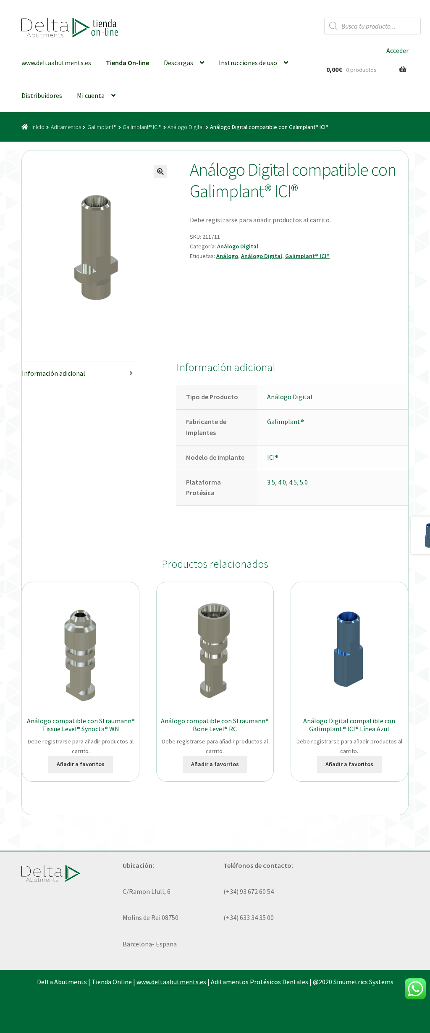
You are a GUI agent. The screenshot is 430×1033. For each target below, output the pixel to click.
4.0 (282, 482)
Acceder (397, 50)
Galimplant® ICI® (142, 127)
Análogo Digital (186, 127)
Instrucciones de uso (248, 62)
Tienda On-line (127, 62)
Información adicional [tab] (53, 373)
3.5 (271, 482)
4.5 (293, 482)
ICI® (272, 457)
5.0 (304, 482)
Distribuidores (41, 95)
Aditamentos (66, 127)
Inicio (38, 127)
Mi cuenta (91, 95)
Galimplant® (101, 127)
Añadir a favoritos (81, 764)
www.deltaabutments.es (56, 62)
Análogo (227, 256)
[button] (160, 171)
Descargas (178, 62)
